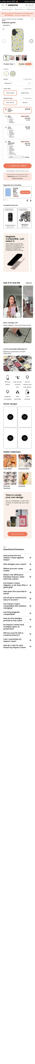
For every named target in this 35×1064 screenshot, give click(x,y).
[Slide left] (3, 41)
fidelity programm (17, 178)
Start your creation (17, 534)
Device (6, 79)
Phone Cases (19, 9)
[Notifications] (6, 5)
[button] (26, 5)
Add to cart (25, 192)
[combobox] (17, 83)
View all (29, 283)
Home (4, 19)
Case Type (7, 88)
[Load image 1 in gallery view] (6, 58)
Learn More (28, 79)
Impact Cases (11, 19)
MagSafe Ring (8, 98)
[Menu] (3, 5)
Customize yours (7, 9)
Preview (27, 157)
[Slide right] (31, 41)
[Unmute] (18, 314)
